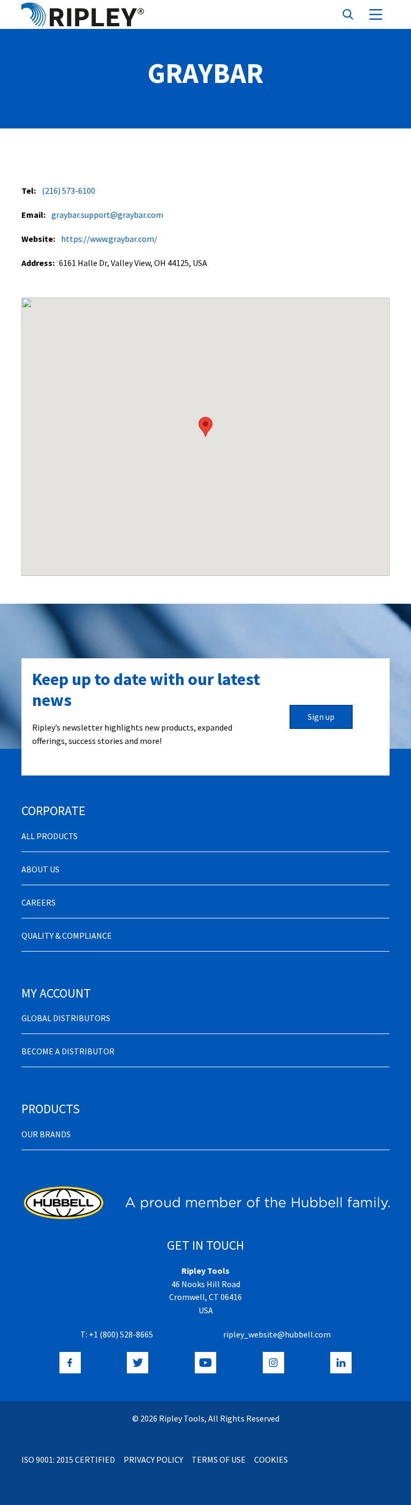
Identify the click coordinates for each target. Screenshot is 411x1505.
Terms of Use (219, 1459)
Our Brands (46, 1134)
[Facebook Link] (70, 1362)
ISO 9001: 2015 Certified (68, 1459)
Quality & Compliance (66, 935)
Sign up (321, 716)
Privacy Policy (153, 1459)
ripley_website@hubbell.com (277, 1334)
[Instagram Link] (273, 1362)
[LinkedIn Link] (341, 1362)
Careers (38, 902)
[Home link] (82, 14)
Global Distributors (65, 1018)
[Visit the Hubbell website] (205, 1202)
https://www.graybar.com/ (109, 238)
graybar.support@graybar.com (107, 214)
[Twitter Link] (137, 1362)
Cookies (271, 1459)
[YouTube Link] (205, 1362)
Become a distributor (68, 1051)
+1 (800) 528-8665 (121, 1334)
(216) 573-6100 (68, 190)
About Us (40, 869)
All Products (49, 836)
